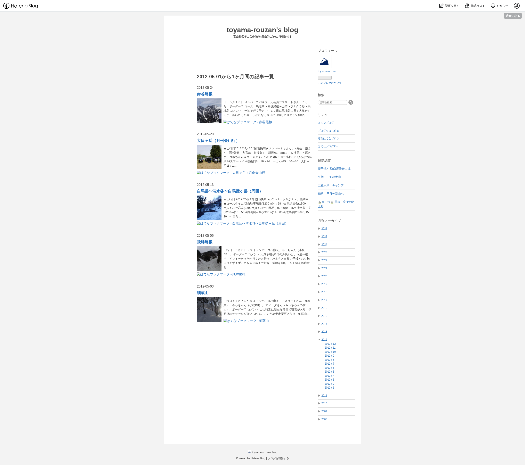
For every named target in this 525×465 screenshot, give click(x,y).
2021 (324, 268)
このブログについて (330, 82)
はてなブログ (326, 122)
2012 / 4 (329, 375)
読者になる (513, 15)
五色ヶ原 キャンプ (331, 185)
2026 (324, 228)
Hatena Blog (258, 458)
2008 (324, 419)
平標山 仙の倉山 (329, 176)
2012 (324, 339)
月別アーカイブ (329, 221)
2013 (324, 331)
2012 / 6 (329, 367)
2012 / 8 (329, 359)
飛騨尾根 (204, 242)
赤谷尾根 (204, 94)
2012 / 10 (330, 351)
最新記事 (324, 161)
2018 (324, 292)
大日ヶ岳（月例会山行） (218, 140)
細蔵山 (203, 293)
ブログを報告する (278, 458)
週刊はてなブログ (328, 138)
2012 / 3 (329, 379)
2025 (324, 236)
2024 (324, 244)
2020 (324, 276)
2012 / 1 (329, 387)
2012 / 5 (329, 371)
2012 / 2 (329, 383)
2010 (324, 403)
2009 (324, 411)
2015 (324, 315)
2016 (324, 307)
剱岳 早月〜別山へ (331, 193)
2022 (324, 260)
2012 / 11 (330, 347)
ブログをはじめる (328, 130)
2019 (324, 284)
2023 (324, 252)
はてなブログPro (328, 146)
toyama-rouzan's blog (262, 30)
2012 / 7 (329, 363)
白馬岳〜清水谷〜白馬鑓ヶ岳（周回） (230, 191)
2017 (324, 300)
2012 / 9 (329, 355)
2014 (324, 323)
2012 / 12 (330, 343)
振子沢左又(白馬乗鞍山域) (335, 168)
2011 (324, 395)
